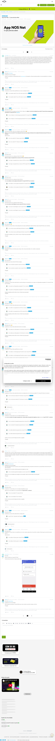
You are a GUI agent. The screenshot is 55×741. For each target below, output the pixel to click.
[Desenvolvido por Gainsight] (27, 731)
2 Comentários (3, 724)
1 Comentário (3, 727)
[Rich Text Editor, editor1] (27, 629)
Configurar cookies (26, 380)
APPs (7, 11)
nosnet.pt (18, 112)
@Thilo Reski (10, 73)
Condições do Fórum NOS (23, 733)
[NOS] (4, 1)
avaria (2, 719)
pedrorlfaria (7, 554)
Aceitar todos (43, 380)
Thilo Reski (7, 55)
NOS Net (10, 11)
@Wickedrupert (10, 463)
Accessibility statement (32, 733)
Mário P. (6, 87)
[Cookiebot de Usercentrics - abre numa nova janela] (46, 359)
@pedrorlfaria (10, 601)
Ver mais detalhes (45, 377)
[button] (1, 5)
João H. (6, 71)
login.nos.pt (23, 76)
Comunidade (3, 11)
